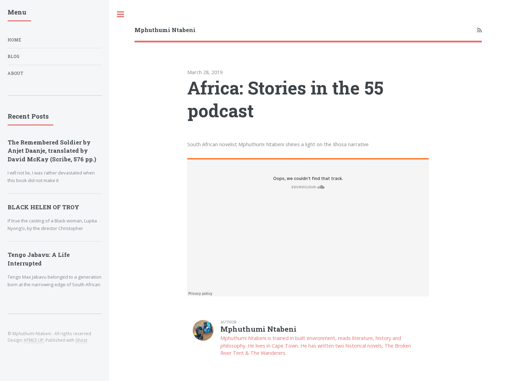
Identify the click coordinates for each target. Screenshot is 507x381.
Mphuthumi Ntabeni (165, 29)
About (15, 73)
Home (14, 39)
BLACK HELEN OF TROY (43, 207)
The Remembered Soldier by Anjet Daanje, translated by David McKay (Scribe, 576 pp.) (52, 151)
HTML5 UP (33, 340)
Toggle (120, 14)
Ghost (81, 340)
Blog (14, 56)
